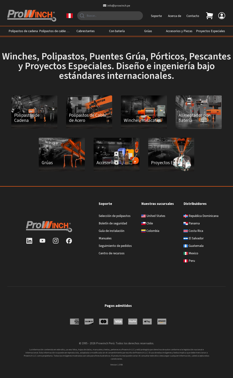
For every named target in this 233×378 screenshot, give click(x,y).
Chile (149, 223)
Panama (194, 223)
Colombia (152, 231)
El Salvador (196, 238)
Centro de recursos (112, 253)
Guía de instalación (111, 231)
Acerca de (174, 16)
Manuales (105, 238)
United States (155, 216)
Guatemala (196, 246)
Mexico (193, 253)
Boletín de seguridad (113, 223)
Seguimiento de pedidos (115, 246)
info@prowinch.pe (118, 6)
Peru (191, 261)
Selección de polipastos (115, 216)
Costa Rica (195, 231)
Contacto (192, 16)
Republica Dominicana (203, 216)
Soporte (156, 16)
